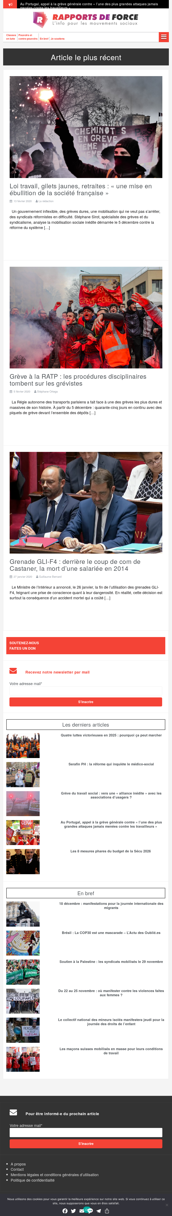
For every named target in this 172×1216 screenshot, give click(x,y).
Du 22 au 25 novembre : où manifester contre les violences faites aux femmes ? (111, 993)
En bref (44, 38)
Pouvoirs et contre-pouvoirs (28, 36)
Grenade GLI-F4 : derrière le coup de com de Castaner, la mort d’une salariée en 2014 (75, 565)
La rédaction (46, 201)
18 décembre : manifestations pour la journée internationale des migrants (111, 905)
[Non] (167, 1205)
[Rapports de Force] (86, 20)
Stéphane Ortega (47, 391)
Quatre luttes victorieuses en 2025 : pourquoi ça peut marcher (69, 3)
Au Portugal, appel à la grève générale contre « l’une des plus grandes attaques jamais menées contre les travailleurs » (111, 824)
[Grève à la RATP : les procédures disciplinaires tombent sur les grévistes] (86, 317)
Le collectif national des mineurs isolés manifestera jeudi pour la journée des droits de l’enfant (111, 1022)
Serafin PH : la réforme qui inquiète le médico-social (111, 764)
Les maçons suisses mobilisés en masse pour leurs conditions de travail (111, 1051)
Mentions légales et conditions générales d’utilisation (55, 1174)
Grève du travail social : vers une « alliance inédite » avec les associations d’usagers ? (111, 795)
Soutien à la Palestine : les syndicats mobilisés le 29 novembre (111, 962)
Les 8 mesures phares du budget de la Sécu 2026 (111, 851)
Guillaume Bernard (50, 577)
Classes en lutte (11, 36)
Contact (17, 1169)
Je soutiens (58, 38)
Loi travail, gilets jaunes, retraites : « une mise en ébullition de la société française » (81, 189)
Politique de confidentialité (33, 1180)
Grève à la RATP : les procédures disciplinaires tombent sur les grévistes (78, 380)
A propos (18, 1164)
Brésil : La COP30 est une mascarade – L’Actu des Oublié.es (111, 933)
